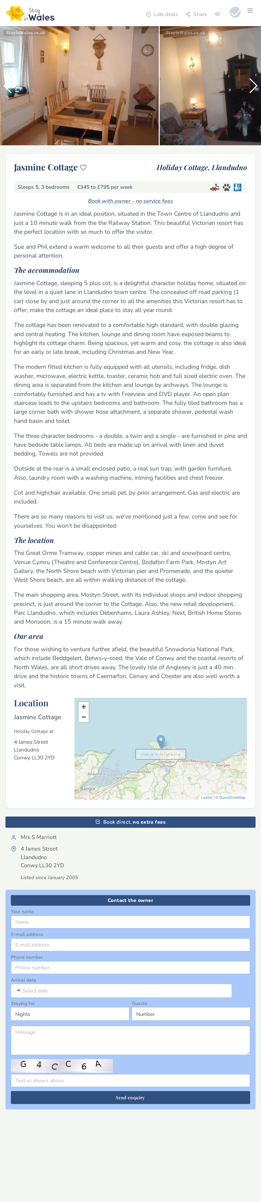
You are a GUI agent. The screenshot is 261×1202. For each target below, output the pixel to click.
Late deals (166, 14)
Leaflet (206, 797)
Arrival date (23, 980)
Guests (139, 1003)
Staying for (23, 1003)
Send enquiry (130, 1097)
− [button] (84, 717)
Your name (22, 911)
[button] (8, 85)
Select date (35, 990)
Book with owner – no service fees (130, 201)
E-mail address (27, 934)
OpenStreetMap (232, 797)
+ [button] (84, 707)
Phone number (27, 957)
